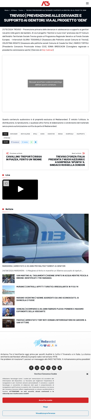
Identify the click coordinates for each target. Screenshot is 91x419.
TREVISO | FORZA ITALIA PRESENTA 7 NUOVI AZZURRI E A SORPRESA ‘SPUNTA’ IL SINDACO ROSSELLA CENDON (66, 159)
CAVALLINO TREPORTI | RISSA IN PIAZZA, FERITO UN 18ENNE (24, 157)
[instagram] (48, 368)
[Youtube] (42, 368)
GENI (42, 134)
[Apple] (59, 368)
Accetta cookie (45, 400)
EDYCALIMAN (26, 134)
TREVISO (7, 138)
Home (7, 10)
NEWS (61, 134)
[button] (87, 374)
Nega (45, 407)
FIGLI (35, 134)
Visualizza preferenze (45, 413)
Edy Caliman (47, 50)
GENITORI (52, 134)
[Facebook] (31, 368)
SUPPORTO (81, 134)
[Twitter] (37, 368)
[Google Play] (54, 368)
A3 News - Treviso (17, 10)
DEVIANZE (14, 134)
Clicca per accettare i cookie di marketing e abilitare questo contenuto (45, 83)
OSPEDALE (70, 134)
